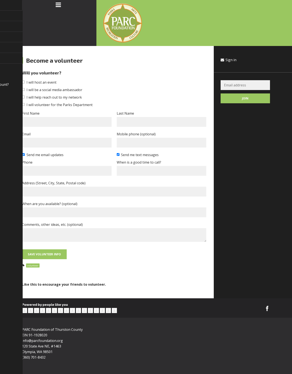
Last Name (125, 113)
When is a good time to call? (139, 162)
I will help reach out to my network (54, 97)
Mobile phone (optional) (136, 134)
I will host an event (41, 82)
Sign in (230, 60)
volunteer (32, 265)
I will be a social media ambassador (54, 89)
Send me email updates (45, 154)
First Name (31, 113)
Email (26, 134)
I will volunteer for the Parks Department (60, 104)
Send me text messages (140, 154)
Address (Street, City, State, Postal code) (54, 183)
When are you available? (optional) (49, 203)
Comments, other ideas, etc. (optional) (52, 224)
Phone (27, 162)
